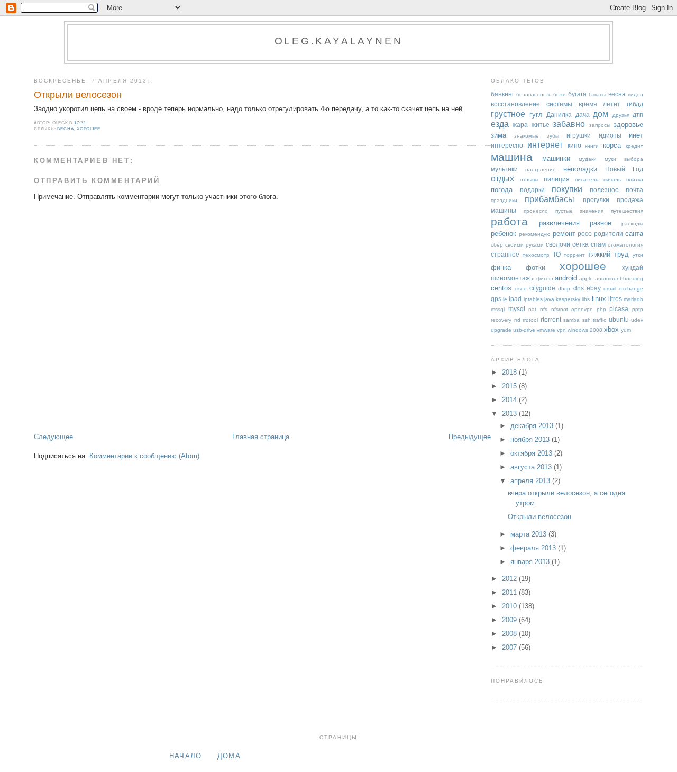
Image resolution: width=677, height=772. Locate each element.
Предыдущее (470, 437)
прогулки (596, 199)
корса (612, 145)
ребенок (503, 234)
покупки (567, 189)
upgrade (501, 330)
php (601, 309)
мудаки (588, 159)
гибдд (635, 104)
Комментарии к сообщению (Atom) (144, 456)
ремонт (564, 234)
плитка (634, 180)
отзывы (529, 180)
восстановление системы (531, 104)
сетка (580, 244)
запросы (599, 125)
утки (638, 255)
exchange (631, 289)
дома (229, 756)
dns (578, 288)
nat (532, 309)
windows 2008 (585, 330)
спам (598, 244)
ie (505, 299)
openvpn (582, 309)
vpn (561, 330)
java (549, 299)
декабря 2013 (532, 426)
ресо (585, 233)
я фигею (542, 278)
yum (626, 330)
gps (496, 298)
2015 (510, 386)
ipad (515, 298)
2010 (510, 606)
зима (498, 135)
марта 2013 (529, 534)
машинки (556, 158)
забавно (569, 124)
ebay (594, 288)
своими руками (524, 245)
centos (501, 288)
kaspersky (568, 299)
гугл (536, 115)
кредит (634, 146)
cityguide (542, 288)
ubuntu (619, 319)
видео (635, 94)
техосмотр (536, 255)
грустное (508, 114)
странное (505, 254)
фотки (535, 267)
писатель (586, 180)
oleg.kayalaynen (339, 41)
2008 (510, 634)
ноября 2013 (531, 439)
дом (600, 114)
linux (599, 299)
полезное (604, 189)
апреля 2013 (531, 481)
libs (586, 299)
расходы (632, 223)
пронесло (536, 211)
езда (500, 124)
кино (574, 145)
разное (600, 223)
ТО (557, 254)
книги (592, 146)
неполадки (580, 169)
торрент (574, 255)
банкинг (502, 93)
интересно (507, 145)
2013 (510, 413)
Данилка (559, 114)
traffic (599, 320)
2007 (510, 647)
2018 (510, 372)
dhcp (564, 289)
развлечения (559, 223)
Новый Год (624, 169)
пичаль (612, 180)
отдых (502, 178)
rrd (517, 320)
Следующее (53, 437)
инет (636, 135)
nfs (543, 309)
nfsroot (559, 309)
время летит (600, 104)
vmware (546, 330)
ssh (586, 320)
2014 (510, 400)
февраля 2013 (534, 548)
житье (541, 124)
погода (502, 190)
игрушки (578, 135)
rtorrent (551, 319)
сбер (497, 245)
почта (634, 189)
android (566, 278)
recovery (501, 320)
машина (512, 157)
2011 (510, 592)
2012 (510, 579)
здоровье (628, 125)
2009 (510, 620)
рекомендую (535, 234)
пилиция (557, 179)
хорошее (88, 128)
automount (608, 278)
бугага (577, 93)
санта (634, 234)
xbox (611, 329)
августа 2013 (532, 467)
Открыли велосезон (78, 94)
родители (608, 233)
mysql (516, 308)
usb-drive (524, 330)
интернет (545, 144)
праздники (504, 200)
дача (582, 114)
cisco (521, 289)
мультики (504, 169)
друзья (620, 115)
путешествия (627, 211)
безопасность (533, 94)
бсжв (559, 94)
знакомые (526, 136)
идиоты (610, 135)
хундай (632, 267)
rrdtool (530, 320)
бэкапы (597, 94)
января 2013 (531, 562)
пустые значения (579, 211)
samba (571, 320)
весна (65, 128)
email (609, 289)
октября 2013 (532, 453)
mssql (498, 309)
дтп (638, 114)
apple (586, 278)
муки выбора (624, 159)
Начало (185, 756)
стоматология (625, 245)
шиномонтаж (510, 278)
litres (615, 298)
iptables (533, 299)
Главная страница (260, 437)
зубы (553, 136)
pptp (637, 309)
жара (520, 124)
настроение (540, 169)
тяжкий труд (608, 254)
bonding (633, 278)
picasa (618, 308)
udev (637, 320)
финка (501, 267)
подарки (532, 189)
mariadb (633, 299)
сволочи (558, 244)
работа (509, 221)
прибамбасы (549, 199)
